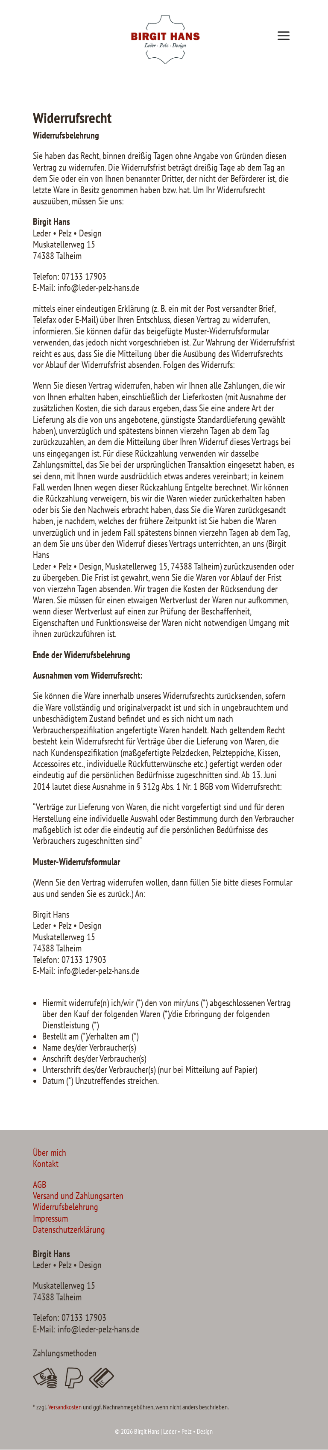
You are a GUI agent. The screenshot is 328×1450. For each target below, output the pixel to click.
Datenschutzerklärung (69, 1229)
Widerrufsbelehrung (65, 1207)
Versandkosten (65, 1407)
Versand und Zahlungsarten (78, 1196)
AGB (39, 1184)
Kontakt (46, 1163)
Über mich (49, 1152)
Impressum (50, 1218)
